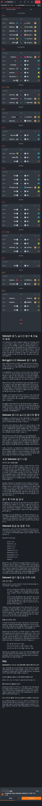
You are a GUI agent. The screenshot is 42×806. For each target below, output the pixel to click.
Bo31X (10, 798)
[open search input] (20, 1)
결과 (31, 9)
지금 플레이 (31, 798)
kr (32, 2)
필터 (39, 5)
